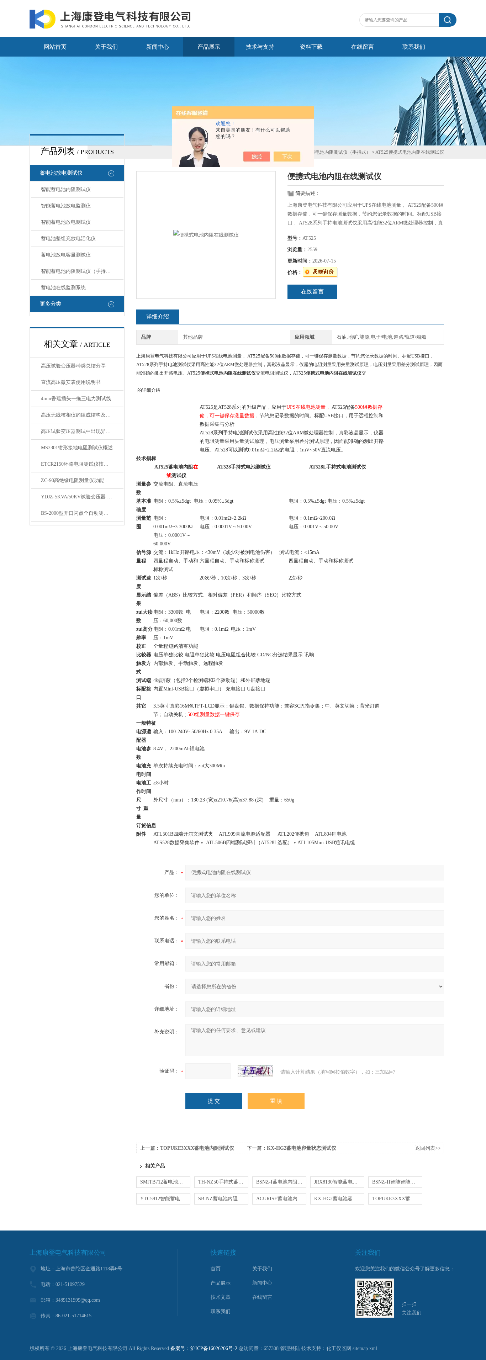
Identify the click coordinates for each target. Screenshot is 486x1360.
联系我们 (413, 47)
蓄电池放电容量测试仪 (66, 255)
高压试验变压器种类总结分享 (73, 366)
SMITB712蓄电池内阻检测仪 (165, 1182)
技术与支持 (260, 47)
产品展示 (208, 47)
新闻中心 (157, 47)
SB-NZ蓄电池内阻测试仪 (223, 1198)
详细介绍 (157, 316)
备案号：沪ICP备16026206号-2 (203, 1348)
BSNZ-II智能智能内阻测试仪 (397, 1182)
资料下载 (311, 47)
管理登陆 (290, 1348)
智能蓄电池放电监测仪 (66, 205)
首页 (216, 1268)
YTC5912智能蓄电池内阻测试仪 (165, 1198)
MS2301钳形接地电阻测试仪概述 (77, 447)
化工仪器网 (338, 1348)
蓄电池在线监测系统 (63, 287)
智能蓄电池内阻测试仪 (66, 189)
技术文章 (221, 1297)
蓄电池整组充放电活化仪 (68, 238)
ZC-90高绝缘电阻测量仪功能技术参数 (82, 480)
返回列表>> (428, 1148)
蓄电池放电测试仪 (61, 173)
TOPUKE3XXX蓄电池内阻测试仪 (197, 1148)
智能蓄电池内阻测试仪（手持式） (78, 271)
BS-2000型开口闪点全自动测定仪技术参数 (82, 513)
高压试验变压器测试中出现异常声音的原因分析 (82, 431)
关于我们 (106, 47)
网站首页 (55, 47)
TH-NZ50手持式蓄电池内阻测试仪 (223, 1182)
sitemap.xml (365, 1348)
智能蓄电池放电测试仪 (66, 222)
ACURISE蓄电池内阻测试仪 (281, 1198)
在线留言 (362, 47)
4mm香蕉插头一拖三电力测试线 (76, 398)
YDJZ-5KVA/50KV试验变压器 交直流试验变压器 (82, 496)
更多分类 (50, 304)
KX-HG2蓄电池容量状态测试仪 (301, 1148)
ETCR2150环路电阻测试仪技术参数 (79, 464)
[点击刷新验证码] (255, 1071)
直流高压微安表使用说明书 (71, 382)
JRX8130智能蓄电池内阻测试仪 (339, 1182)
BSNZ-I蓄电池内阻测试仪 (281, 1182)
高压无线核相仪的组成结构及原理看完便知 (82, 415)
